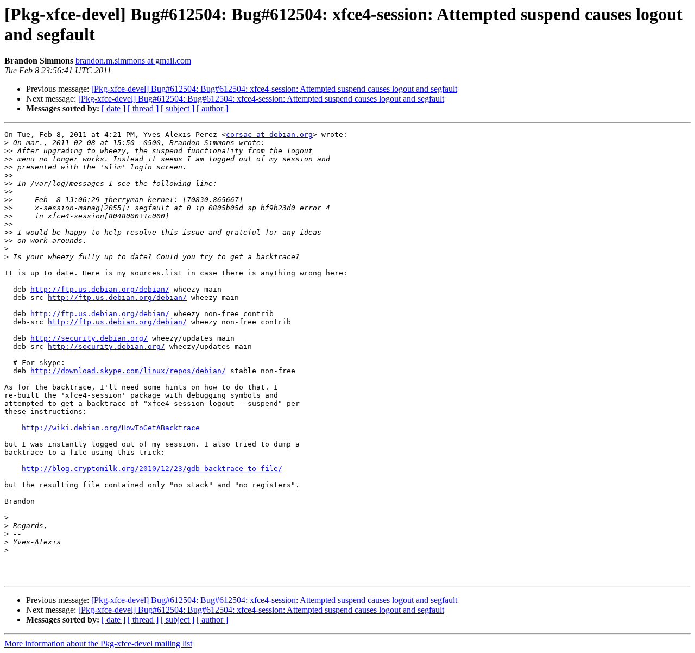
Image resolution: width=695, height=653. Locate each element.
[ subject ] (177, 108)
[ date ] (113, 108)
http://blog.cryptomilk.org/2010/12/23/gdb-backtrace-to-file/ (152, 468)
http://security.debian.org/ (89, 338)
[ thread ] (143, 108)
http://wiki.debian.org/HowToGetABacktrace (111, 428)
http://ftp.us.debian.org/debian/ (99, 289)
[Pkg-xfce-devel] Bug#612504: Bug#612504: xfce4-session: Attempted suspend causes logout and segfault (274, 88)
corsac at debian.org (269, 134)
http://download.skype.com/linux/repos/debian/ (128, 371)
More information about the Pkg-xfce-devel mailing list (98, 643)
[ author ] (212, 108)
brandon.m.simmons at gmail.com (133, 60)
